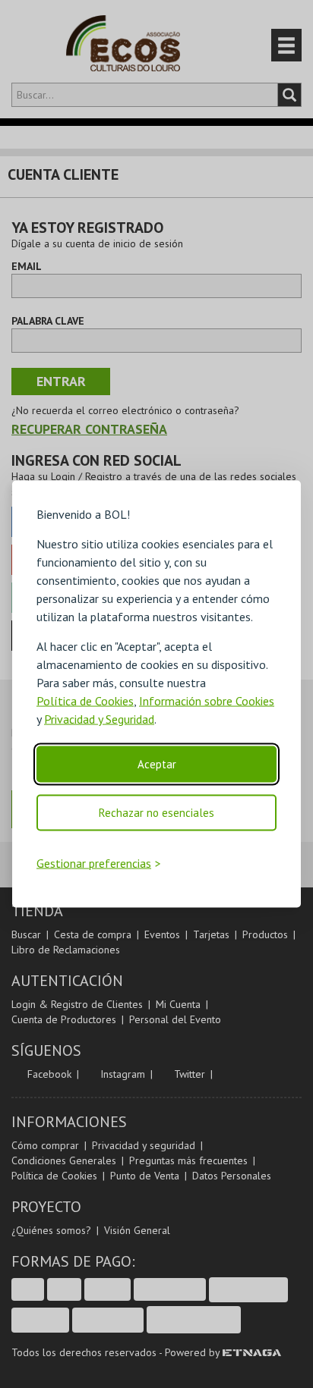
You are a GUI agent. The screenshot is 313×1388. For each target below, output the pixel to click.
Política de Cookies (85, 700)
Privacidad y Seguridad (99, 719)
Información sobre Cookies (206, 700)
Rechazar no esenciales (156, 812)
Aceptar (157, 764)
